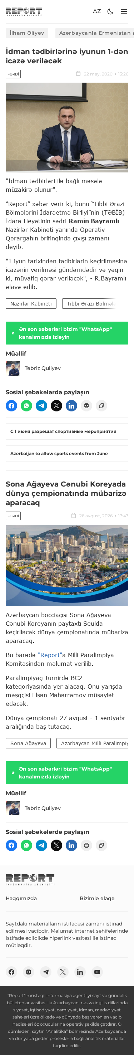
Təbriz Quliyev (43, 368)
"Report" (50, 654)
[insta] (28, 972)
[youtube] (97, 972)
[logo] (24, 11)
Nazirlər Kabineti (31, 304)
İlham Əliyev (27, 33)
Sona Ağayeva (28, 743)
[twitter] (56, 405)
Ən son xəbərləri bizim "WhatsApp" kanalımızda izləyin (65, 333)
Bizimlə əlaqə (97, 898)
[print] (86, 405)
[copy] (101, 405)
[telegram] (41, 405)
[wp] (26, 405)
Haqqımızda (21, 898)
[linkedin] (71, 405)
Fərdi (13, 74)
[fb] (11, 405)
